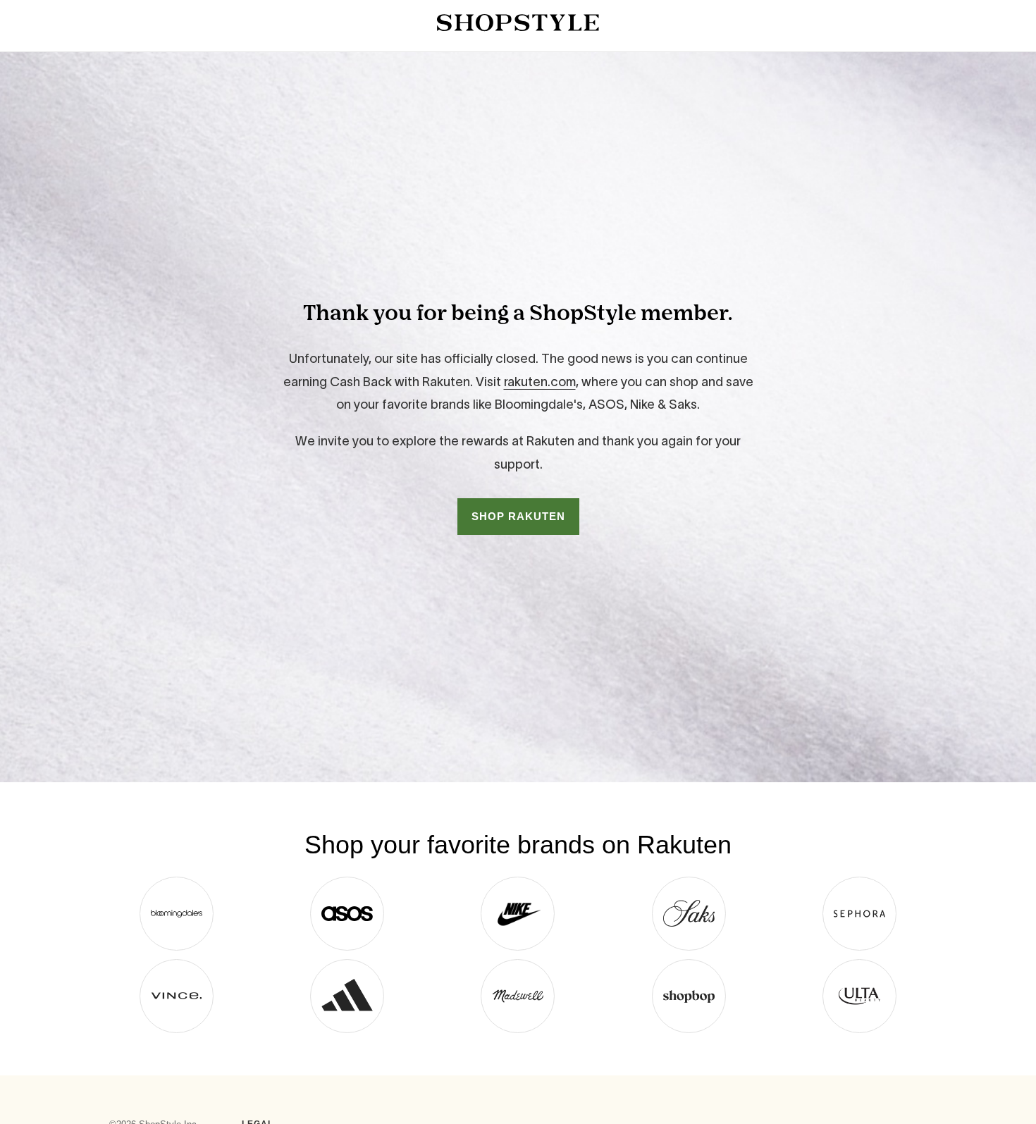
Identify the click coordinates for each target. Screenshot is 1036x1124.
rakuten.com (540, 382)
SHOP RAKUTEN (518, 516)
